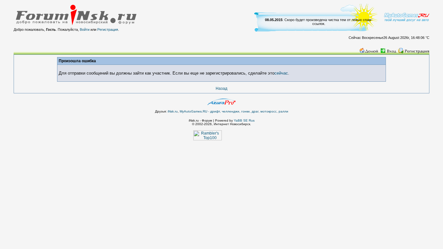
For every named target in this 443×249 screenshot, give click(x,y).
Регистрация (107, 29)
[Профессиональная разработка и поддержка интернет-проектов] (221, 103)
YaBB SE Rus (244, 120)
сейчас (281, 73)
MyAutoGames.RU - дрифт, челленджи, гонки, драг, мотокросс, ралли (234, 111)
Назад (221, 88)
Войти (85, 29)
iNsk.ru (173, 111)
